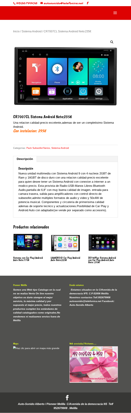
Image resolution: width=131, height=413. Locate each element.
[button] (112, 42)
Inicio (16, 31)
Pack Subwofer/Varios (38, 148)
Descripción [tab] (25, 159)
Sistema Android (32, 31)
